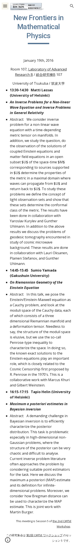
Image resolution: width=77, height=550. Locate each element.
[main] (38, 29)
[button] (5, 6)
